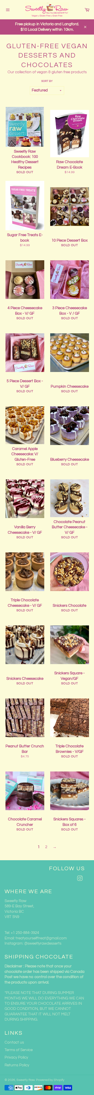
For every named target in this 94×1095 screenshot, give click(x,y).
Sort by (47, 81)
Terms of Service (19, 1050)
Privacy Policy (16, 1057)
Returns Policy (17, 1065)
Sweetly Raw (25, 1080)
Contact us (14, 1042)
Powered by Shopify (50, 1080)
